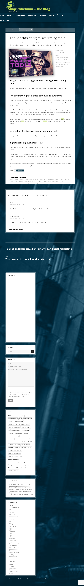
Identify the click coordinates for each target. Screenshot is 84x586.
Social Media (12, 561)
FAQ (62, 15)
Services (32, 15)
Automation (20, 415)
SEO (10, 559)
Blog (9, 15)
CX (9, 430)
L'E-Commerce (12, 540)
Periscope (10, 444)
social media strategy (13, 462)
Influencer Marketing (25, 436)
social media (27, 447)
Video (26, 467)
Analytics (11, 505)
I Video (10, 528)
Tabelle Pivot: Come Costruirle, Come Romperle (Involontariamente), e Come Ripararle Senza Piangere (20, 491)
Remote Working (13, 556)
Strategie (11, 564)
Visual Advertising (13, 571)
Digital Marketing (16, 430)
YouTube (16, 470)
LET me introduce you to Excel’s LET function (20, 487)
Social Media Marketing (14, 453)
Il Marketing (12, 531)
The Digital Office (13, 568)
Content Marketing (13, 516)
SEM (10, 557)
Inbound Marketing (60, 61)
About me (20, 15)
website (10, 470)
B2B (10, 509)
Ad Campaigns (12, 415)
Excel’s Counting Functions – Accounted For (20, 486)
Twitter (21, 467)
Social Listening (66, 62)
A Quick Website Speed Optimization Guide (19, 484)
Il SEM (10, 533)
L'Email (10, 542)
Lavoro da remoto (13, 549)
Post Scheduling (25, 444)
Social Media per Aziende (15, 456)
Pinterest (17, 444)
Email (10, 521)
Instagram (11, 439)
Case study (11, 512)
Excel (10, 523)
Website (11, 573)
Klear (11, 163)
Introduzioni (26, 439)
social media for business (61, 64)
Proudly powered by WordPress (40, 578)
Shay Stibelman (59, 50)
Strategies (11, 566)
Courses (42, 15)
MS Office (11, 554)
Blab (20, 418)
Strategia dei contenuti (14, 465)
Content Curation (12, 424)
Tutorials (16, 467)
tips (28, 465)
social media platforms (14, 459)
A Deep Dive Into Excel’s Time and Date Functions (21, 494)
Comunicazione (27, 418)
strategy (57, 66)
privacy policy (20, 396)
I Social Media (12, 526)
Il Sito (10, 537)
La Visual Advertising (14, 547)
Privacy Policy (27, 578)
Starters (11, 563)
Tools (61, 66)
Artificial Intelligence (14, 507)
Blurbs (10, 510)
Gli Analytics (12, 524)
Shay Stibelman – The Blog (29, 9)
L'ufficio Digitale (13, 545)
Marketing (57, 55)
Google (26, 433)
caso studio (12, 514)
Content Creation (59, 57)
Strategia (23, 462)
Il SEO (10, 535)
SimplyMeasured (39, 154)
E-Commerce (25, 430)
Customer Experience (14, 427)
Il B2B (10, 530)
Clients (52, 15)
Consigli (10, 421)
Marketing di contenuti (14, 552)
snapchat (10, 447)
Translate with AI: (13, 29)
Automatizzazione (13, 418)
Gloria (12, 202)
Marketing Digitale (27, 441)
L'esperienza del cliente (14, 441)
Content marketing (64, 59)
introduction (58, 62)
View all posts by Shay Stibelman (37, 183)
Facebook (10, 433)
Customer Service (25, 427)
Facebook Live (18, 433)
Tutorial (10, 467)
